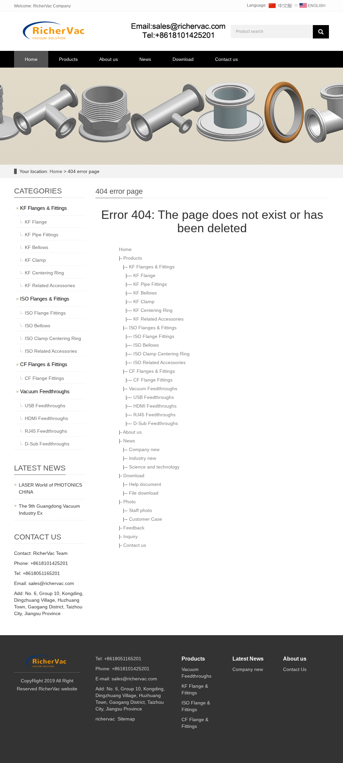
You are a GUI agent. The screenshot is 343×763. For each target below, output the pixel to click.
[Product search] (321, 31)
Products (68, 59)
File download (143, 493)
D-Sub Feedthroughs (155, 423)
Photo (129, 501)
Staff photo (140, 510)
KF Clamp (143, 301)
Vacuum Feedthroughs (153, 388)
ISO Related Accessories (159, 362)
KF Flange (144, 275)
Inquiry (130, 536)
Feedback (133, 527)
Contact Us (294, 669)
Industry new (142, 458)
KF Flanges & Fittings (152, 266)
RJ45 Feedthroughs (154, 414)
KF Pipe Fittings (150, 284)
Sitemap (126, 719)
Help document (145, 484)
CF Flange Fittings (153, 380)
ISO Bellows (146, 345)
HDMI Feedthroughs (155, 406)
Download (183, 59)
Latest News (248, 659)
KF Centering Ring (153, 310)
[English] (312, 5)
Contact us (226, 59)
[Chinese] (281, 5)
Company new (144, 449)
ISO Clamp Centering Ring (161, 353)
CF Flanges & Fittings (152, 371)
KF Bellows (145, 292)
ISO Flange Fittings (153, 336)
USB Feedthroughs (153, 397)
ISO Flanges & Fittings (153, 327)
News (145, 59)
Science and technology (154, 467)
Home (31, 59)
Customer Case (145, 519)
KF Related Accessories (158, 319)
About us (108, 59)
